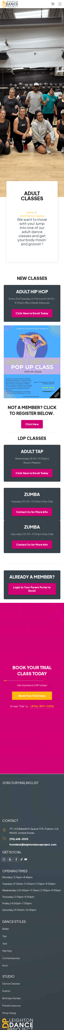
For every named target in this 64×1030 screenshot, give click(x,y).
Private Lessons (11, 1005)
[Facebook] (16, 859)
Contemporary (11, 958)
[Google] (10, 859)
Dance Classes (11, 983)
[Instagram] (3, 859)
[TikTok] (22, 859)
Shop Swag (9, 1012)
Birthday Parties (11, 998)
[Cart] (52, 4)
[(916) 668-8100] (6, 839)
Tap (4, 936)
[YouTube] (25, 859)
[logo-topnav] (10, 4)
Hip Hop (7, 950)
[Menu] (60, 4)
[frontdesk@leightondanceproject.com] (6, 844)
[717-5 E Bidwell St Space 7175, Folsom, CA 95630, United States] (6, 830)
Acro (5, 965)
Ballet (5, 928)
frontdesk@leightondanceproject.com (32, 844)
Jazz (4, 943)
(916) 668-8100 (18, 838)
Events (6, 990)
